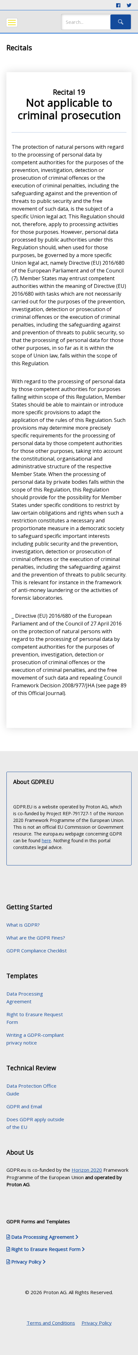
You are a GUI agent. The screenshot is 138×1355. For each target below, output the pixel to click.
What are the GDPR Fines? (35, 937)
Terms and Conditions (51, 1323)
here (46, 840)
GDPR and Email (24, 1106)
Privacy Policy (97, 1323)
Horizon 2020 (87, 1170)
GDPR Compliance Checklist (36, 950)
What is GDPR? (23, 924)
